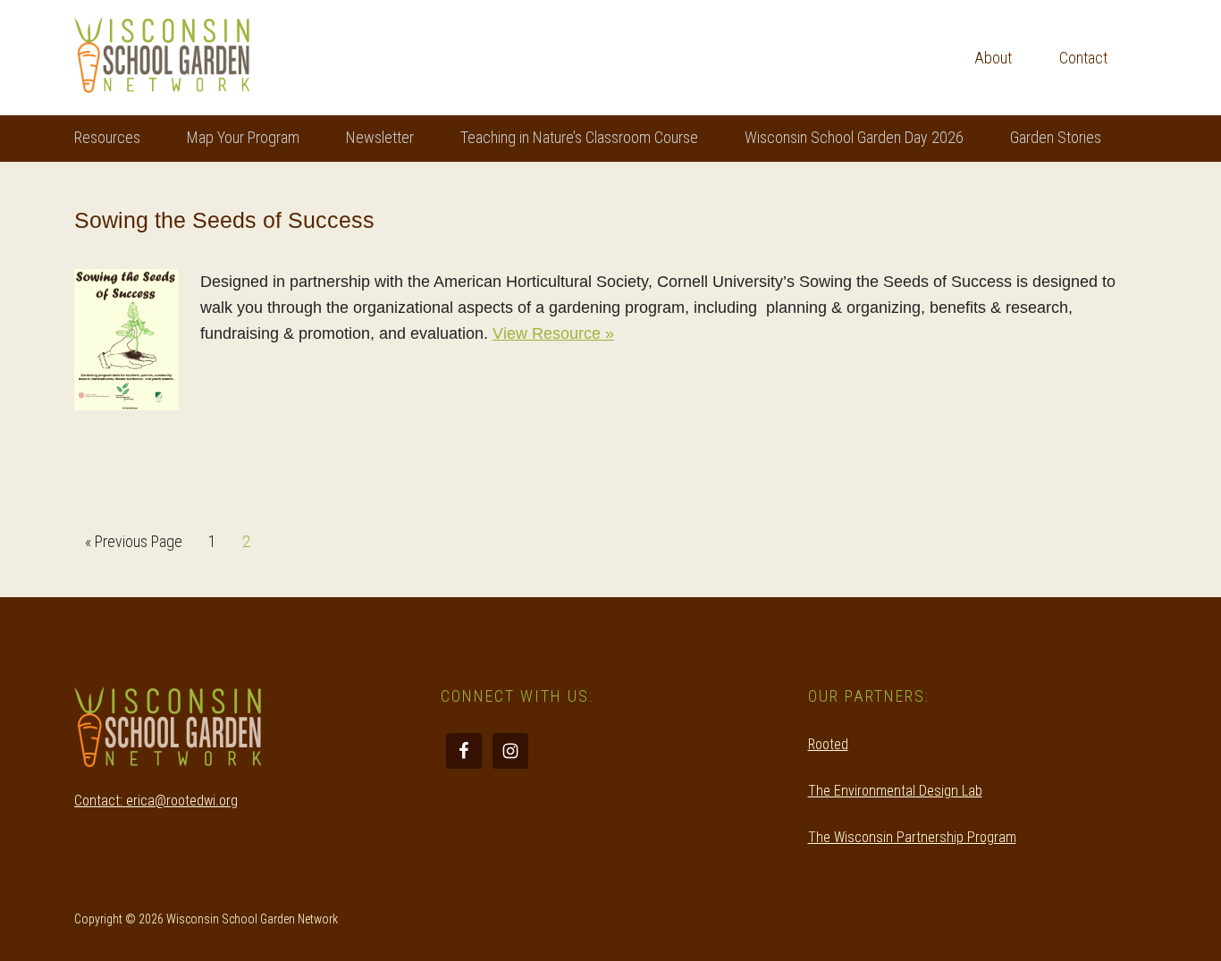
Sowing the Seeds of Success (224, 219)
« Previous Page (133, 546)
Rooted (828, 744)
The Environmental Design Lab (895, 790)
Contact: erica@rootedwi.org (156, 800)
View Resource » (553, 333)
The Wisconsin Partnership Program (912, 837)
